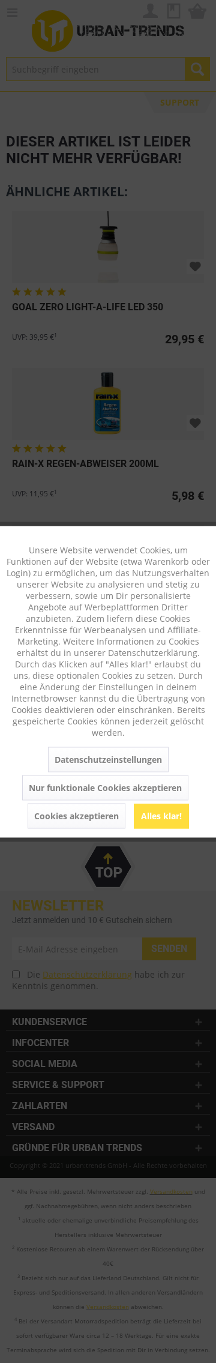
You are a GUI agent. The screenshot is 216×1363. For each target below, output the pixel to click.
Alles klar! (161, 815)
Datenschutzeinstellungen (108, 759)
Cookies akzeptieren (76, 815)
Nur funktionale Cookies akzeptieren (105, 787)
